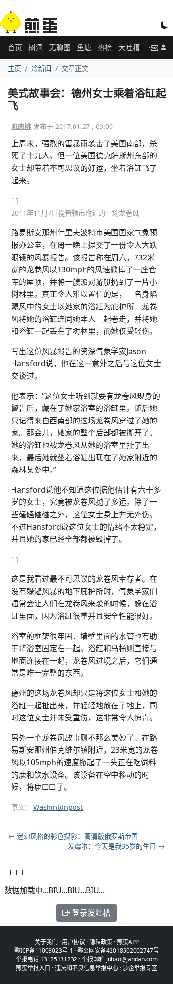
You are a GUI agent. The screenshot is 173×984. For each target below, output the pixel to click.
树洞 (35, 47)
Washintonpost (58, 807)
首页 (15, 47)
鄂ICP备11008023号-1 (43, 950)
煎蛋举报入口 (33, 968)
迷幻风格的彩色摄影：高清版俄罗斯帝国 (76, 836)
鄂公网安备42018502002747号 (118, 950)
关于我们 (46, 942)
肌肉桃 (21, 126)
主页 (14, 68)
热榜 (105, 47)
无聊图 (60, 47)
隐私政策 (100, 942)
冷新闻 (41, 68)
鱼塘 (84, 47)
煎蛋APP (128, 942)
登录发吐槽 (90, 912)
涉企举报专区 (140, 968)
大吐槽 (129, 47)
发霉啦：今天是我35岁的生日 (113, 846)
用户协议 (73, 942)
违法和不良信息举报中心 (86, 968)
